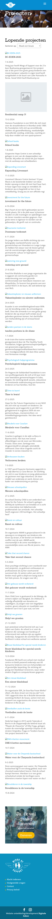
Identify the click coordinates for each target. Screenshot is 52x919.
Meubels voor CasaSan (17, 427)
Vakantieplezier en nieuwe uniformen (25, 297)
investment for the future (18, 201)
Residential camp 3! (15, 114)
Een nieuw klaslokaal (16, 681)
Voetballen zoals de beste (18, 712)
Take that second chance (18, 557)
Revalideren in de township (19, 788)
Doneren (26, 835)
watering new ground (16, 264)
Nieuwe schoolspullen (16, 491)
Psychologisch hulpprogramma (21, 363)
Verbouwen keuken (15, 460)
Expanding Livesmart (16, 170)
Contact (10, 886)
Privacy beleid (13, 889)
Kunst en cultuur (13, 524)
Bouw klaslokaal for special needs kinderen (23, 650)
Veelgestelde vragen (16, 882)
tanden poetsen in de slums (20, 330)
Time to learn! (12, 394)
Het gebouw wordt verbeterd (20, 587)
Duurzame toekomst (15, 231)
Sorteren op (10, 46)
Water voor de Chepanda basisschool (24, 757)
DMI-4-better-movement (18, 742)
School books (12, 145)
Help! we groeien (14, 618)
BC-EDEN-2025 (13, 57)
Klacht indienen (14, 879)
